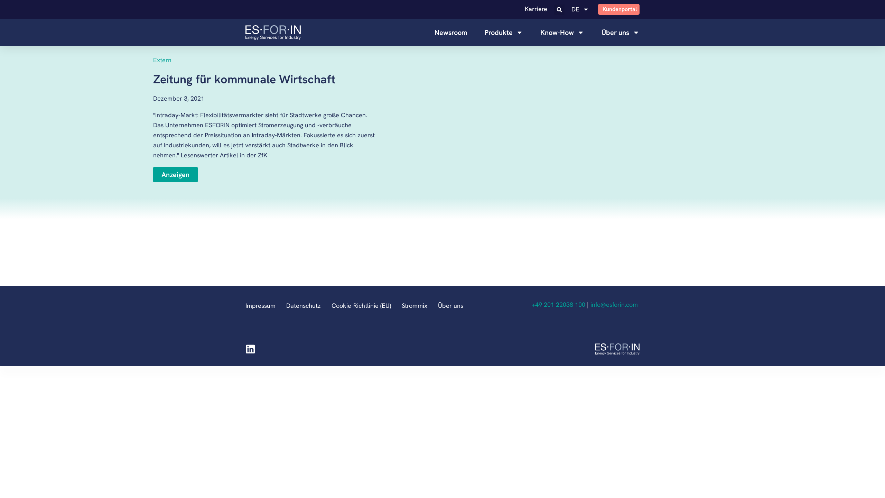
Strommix (414, 306)
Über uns (615, 32)
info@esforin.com (615, 304)
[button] (559, 9)
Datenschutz (303, 306)
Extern (162, 60)
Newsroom (451, 32)
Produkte (499, 32)
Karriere (536, 9)
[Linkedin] (250, 349)
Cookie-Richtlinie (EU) (361, 306)
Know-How (557, 32)
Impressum (260, 306)
